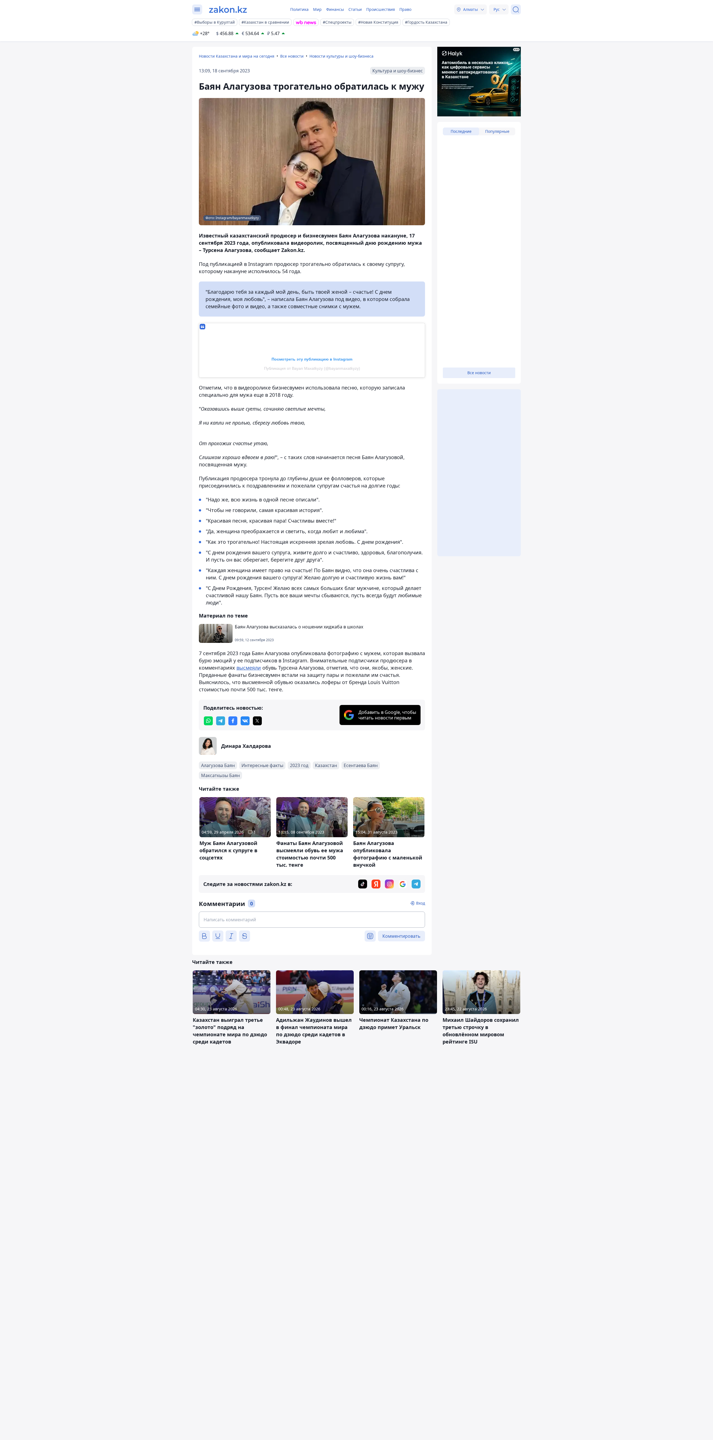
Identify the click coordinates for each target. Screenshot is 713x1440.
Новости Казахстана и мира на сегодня (236, 56)
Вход (420, 903)
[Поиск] (516, 9)
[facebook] (233, 721)
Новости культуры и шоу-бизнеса (341, 56)
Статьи (355, 9)
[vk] (245, 721)
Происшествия (380, 9)
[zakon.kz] (228, 9)
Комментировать (401, 936)
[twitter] (257, 721)
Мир (317, 9)
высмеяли (248, 667)
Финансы (335, 9)
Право (405, 9)
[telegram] (221, 721)
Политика (299, 9)
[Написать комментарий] (312, 920)
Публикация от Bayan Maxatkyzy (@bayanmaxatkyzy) (312, 368)
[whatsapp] (208, 721)
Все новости (292, 56)
